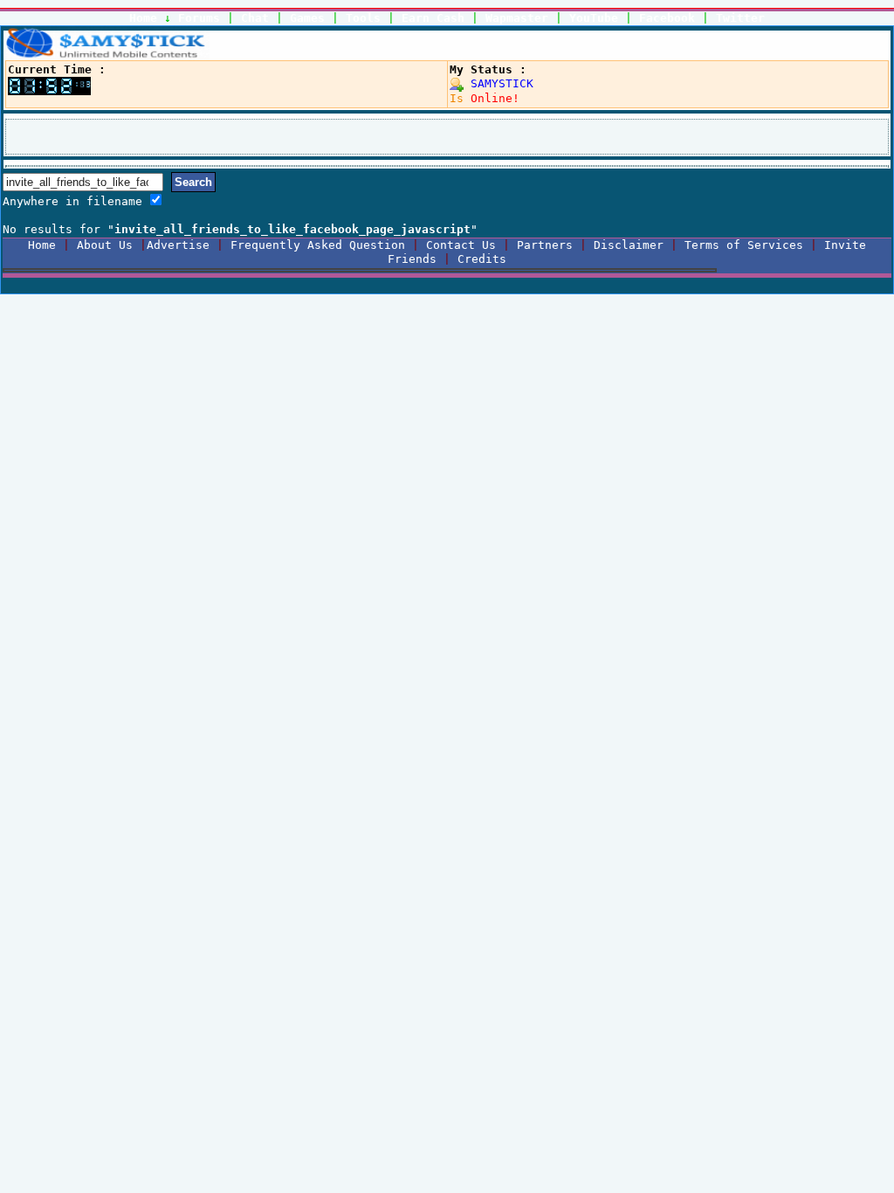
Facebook (667, 17)
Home (143, 17)
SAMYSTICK (498, 83)
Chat (255, 17)
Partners (545, 245)
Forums (199, 17)
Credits (481, 258)
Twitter (740, 17)
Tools (363, 17)
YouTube (593, 17)
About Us (105, 245)
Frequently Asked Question (317, 245)
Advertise (178, 245)
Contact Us (461, 245)
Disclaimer (629, 245)
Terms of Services (743, 245)
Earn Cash (433, 17)
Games (307, 17)
